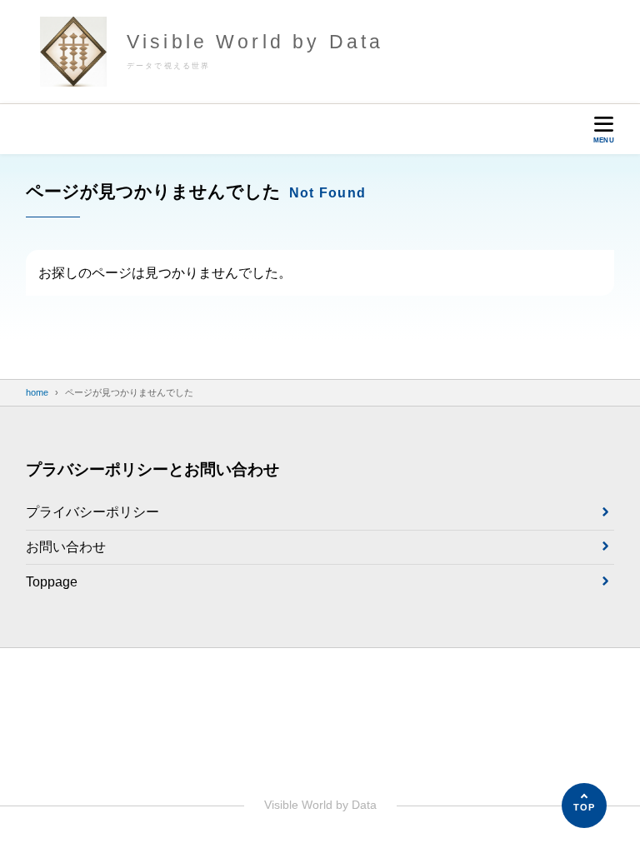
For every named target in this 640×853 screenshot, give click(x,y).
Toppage (52, 582)
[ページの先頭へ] (584, 805)
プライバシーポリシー (92, 512)
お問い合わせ (66, 547)
